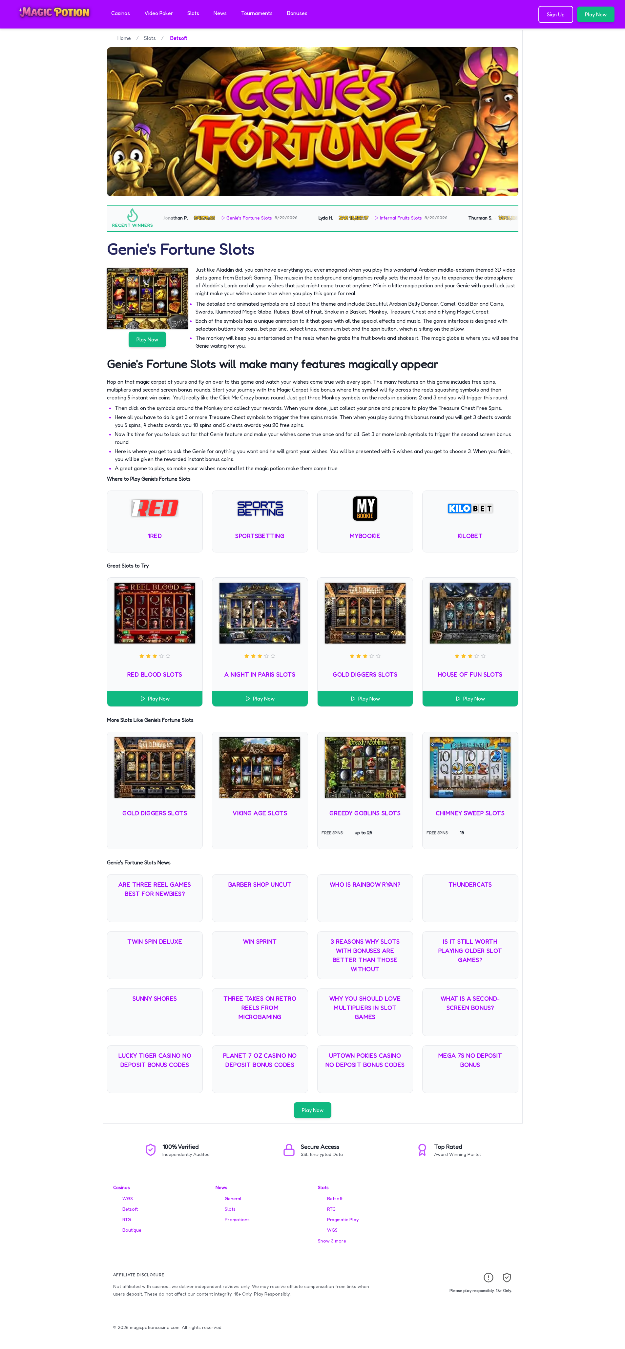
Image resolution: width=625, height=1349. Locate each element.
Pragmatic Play (343, 1219)
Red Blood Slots (154, 674)
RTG (126, 1219)
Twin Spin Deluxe (154, 941)
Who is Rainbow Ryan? (365, 884)
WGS (127, 1198)
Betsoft (130, 1209)
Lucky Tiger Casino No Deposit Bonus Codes (154, 1060)
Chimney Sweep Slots (470, 813)
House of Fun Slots (470, 674)
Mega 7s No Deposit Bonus (470, 1060)
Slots (193, 13)
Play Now (596, 14)
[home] (54, 24)
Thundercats (470, 884)
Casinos (120, 13)
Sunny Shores (155, 998)
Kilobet (470, 535)
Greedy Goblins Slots (365, 813)
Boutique (131, 1230)
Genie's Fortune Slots (223, 218)
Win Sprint (260, 941)
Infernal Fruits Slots (375, 218)
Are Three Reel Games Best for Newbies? (154, 889)
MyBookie (365, 535)
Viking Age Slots (260, 813)
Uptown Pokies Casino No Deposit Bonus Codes (365, 1060)
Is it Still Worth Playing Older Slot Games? (470, 950)
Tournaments (257, 13)
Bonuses (297, 13)
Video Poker (158, 13)
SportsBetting (259, 535)
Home (124, 38)
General (233, 1198)
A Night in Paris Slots (259, 674)
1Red (155, 535)
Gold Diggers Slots (365, 674)
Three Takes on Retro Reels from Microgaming (259, 1007)
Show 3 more (332, 1240)
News (220, 13)
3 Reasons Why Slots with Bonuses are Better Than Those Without (365, 955)
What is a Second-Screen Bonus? (470, 1003)
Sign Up (556, 14)
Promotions (237, 1219)
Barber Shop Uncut (260, 884)
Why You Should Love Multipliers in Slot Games (365, 1007)
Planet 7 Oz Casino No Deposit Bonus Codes (260, 1060)
